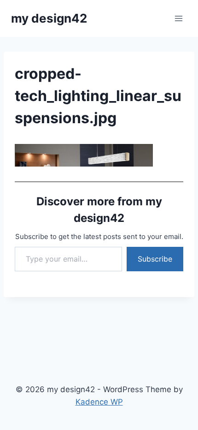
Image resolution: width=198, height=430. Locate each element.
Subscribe (155, 258)
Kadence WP (99, 401)
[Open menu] (178, 18)
